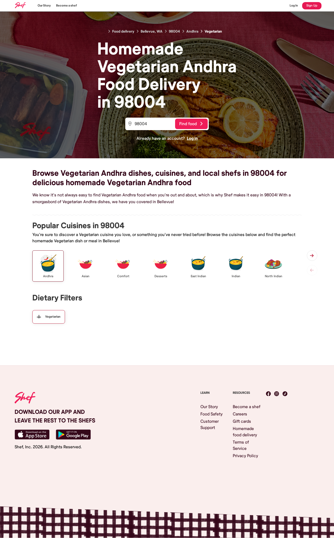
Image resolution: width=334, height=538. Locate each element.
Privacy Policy (245, 455)
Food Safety (211, 414)
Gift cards (242, 421)
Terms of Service (241, 445)
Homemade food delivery (245, 432)
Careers (240, 414)
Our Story (44, 6)
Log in (192, 138)
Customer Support (209, 424)
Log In (294, 6)
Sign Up (311, 6)
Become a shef (66, 6)
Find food (188, 123)
